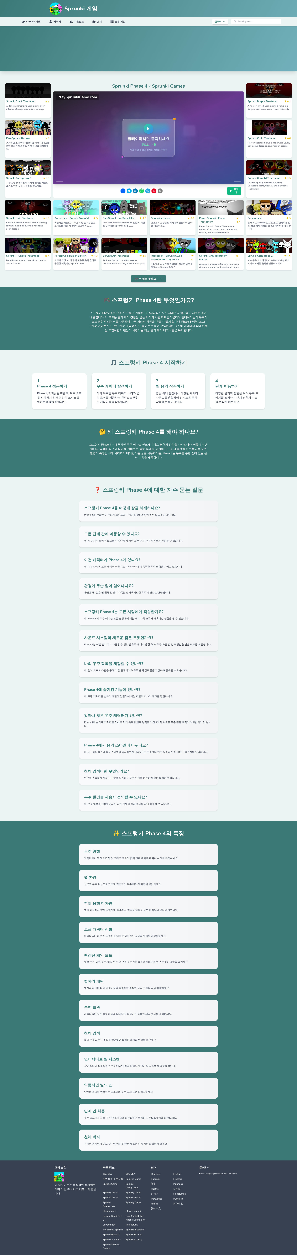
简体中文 (178, 1203)
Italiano (155, 1189)
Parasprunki (132, 1224)
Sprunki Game (110, 1184)
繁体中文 (156, 1208)
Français (177, 1179)
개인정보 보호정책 (113, 1179)
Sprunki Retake (111, 1234)
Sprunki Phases (134, 1234)
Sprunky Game (110, 1192)
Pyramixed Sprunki (113, 1229)
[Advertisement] (148, 49)
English (177, 1174)
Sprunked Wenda (112, 1239)
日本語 (177, 1189)
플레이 (236, 191)
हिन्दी (153, 1184)
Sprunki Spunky (134, 1239)
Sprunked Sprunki (135, 1229)
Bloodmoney (109, 1211)
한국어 (154, 1194)
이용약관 (131, 1174)
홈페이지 (108, 1174)
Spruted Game (133, 1179)
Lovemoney (109, 1224)
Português (156, 1198)
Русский (178, 1198)
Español (155, 1179)
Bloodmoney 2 (134, 1211)
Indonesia (178, 1184)
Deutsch (155, 1174)
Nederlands (179, 1194)
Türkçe (154, 1203)
